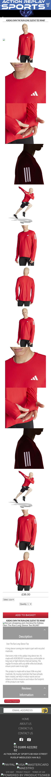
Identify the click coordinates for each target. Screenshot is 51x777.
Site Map (10, 772)
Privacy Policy (23, 772)
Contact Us (25, 733)
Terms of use (38, 772)
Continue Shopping (12, 701)
